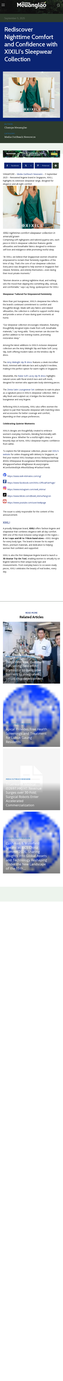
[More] (56, 166)
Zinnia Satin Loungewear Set (20, 389)
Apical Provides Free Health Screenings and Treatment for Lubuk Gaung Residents (26, 735)
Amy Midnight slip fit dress (19, 362)
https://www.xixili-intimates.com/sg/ (24, 476)
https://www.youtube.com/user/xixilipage (26, 502)
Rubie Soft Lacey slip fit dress (32, 375)
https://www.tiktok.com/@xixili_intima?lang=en (29, 496)
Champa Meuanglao (15, 127)
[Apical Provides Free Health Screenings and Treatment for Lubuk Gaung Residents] (31, 716)
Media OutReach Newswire (19, 136)
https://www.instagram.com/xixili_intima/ (26, 489)
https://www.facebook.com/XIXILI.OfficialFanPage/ (31, 482)
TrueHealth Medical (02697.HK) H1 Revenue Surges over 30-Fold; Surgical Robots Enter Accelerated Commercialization (23, 794)
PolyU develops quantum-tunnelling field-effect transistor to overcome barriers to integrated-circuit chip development (25, 670)
